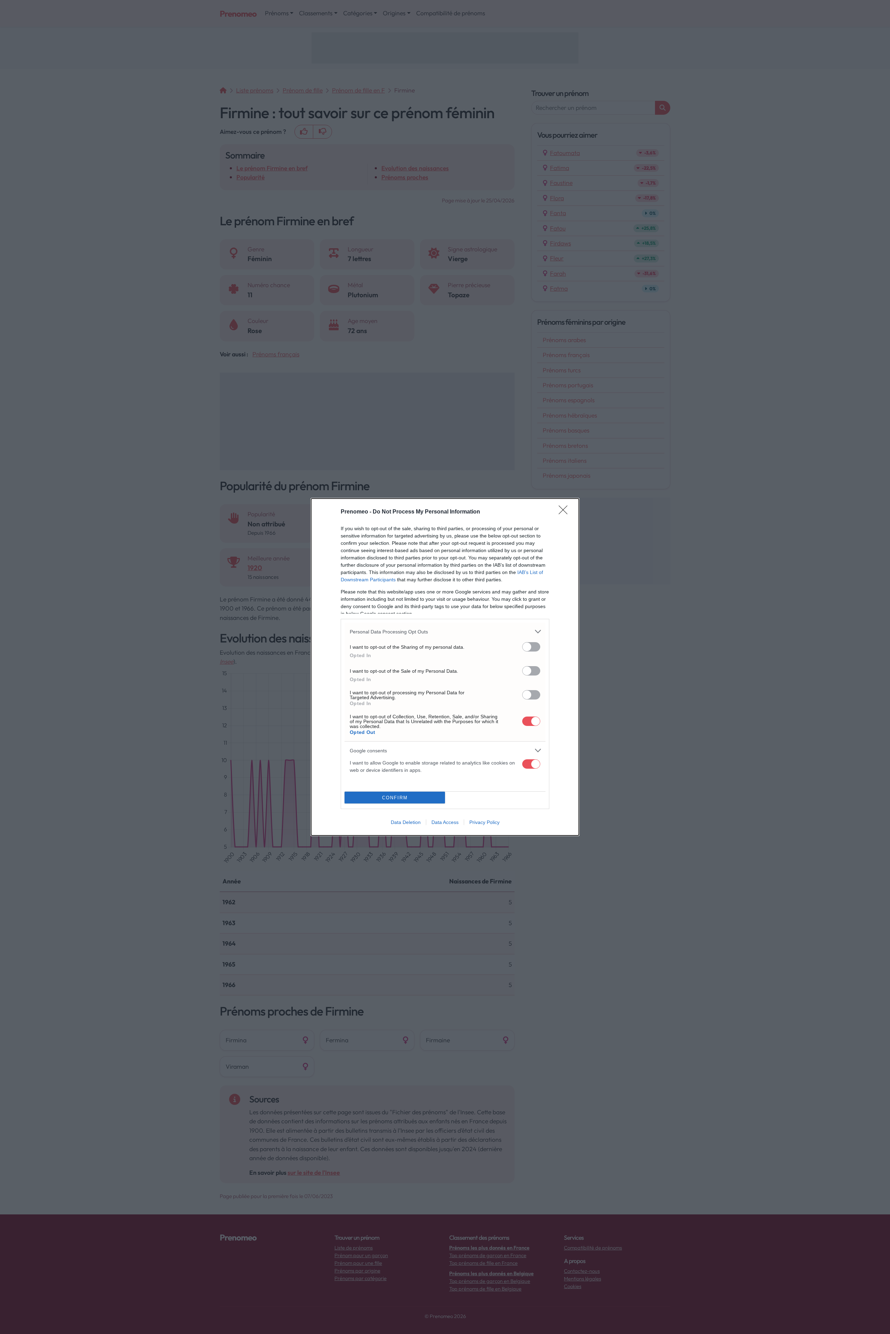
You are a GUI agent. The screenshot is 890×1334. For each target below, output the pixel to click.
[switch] (531, 647)
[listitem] (445, 631)
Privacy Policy (484, 822)
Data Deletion (406, 822)
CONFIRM (395, 797)
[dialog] (445, 667)
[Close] (565, 512)
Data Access (445, 822)
